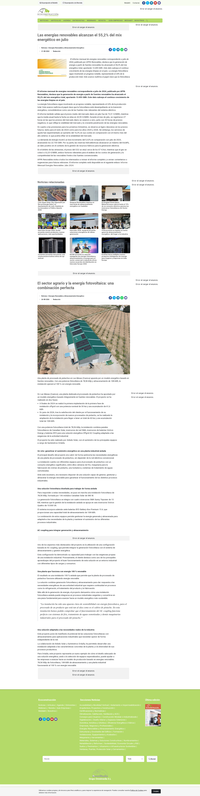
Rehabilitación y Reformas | (91, 743)
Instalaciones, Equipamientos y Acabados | (98, 734)
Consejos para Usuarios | (91, 717)
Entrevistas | (71, 705)
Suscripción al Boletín (49, 3)
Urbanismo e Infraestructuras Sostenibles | (118, 746)
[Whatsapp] (122, 49)
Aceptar (156, 791)
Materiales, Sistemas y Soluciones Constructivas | (101, 740)
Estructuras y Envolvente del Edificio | (96, 731)
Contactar (136, 3)
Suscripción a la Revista (73, 3)
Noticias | (42, 705)
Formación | (118, 731)
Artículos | (51, 705)
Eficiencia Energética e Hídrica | (121, 723)
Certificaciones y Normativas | (93, 711)
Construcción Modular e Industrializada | (120, 717)
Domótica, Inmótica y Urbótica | (93, 723)
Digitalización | (86, 720)
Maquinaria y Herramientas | (92, 737)
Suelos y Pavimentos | (89, 746)
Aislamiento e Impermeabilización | (126, 705)
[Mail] (159, 3)
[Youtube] (155, 3)
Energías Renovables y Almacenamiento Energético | (102, 728)
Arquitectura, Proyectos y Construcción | (97, 708)
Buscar (153, 759)
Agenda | (61, 705)
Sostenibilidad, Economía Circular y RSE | (122, 743)
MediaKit (127, 3)
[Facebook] (143, 3)
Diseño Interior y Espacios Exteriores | (109, 720)
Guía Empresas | (64, 708)
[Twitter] (147, 3)
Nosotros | (52, 711)
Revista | (52, 708)
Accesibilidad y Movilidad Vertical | (95, 705)
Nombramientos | (131, 740)
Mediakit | (42, 711)
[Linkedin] (151, 3)
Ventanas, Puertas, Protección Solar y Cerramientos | (103, 749)
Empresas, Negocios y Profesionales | (96, 726)
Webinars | (43, 708)
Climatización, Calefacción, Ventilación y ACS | (99, 714)
